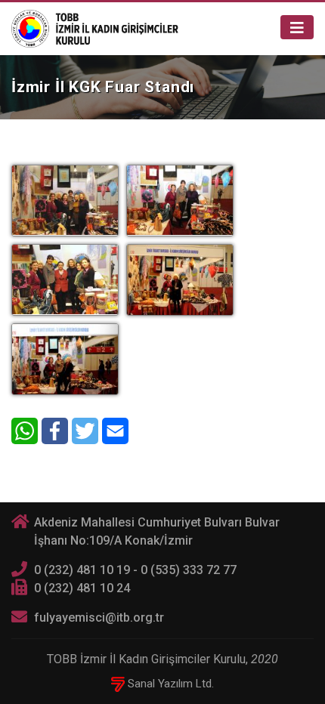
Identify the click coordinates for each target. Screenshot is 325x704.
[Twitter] (85, 431)
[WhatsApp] (24, 431)
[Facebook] (55, 431)
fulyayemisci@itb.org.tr (99, 617)
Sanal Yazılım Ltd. (169, 683)
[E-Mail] (115, 431)
